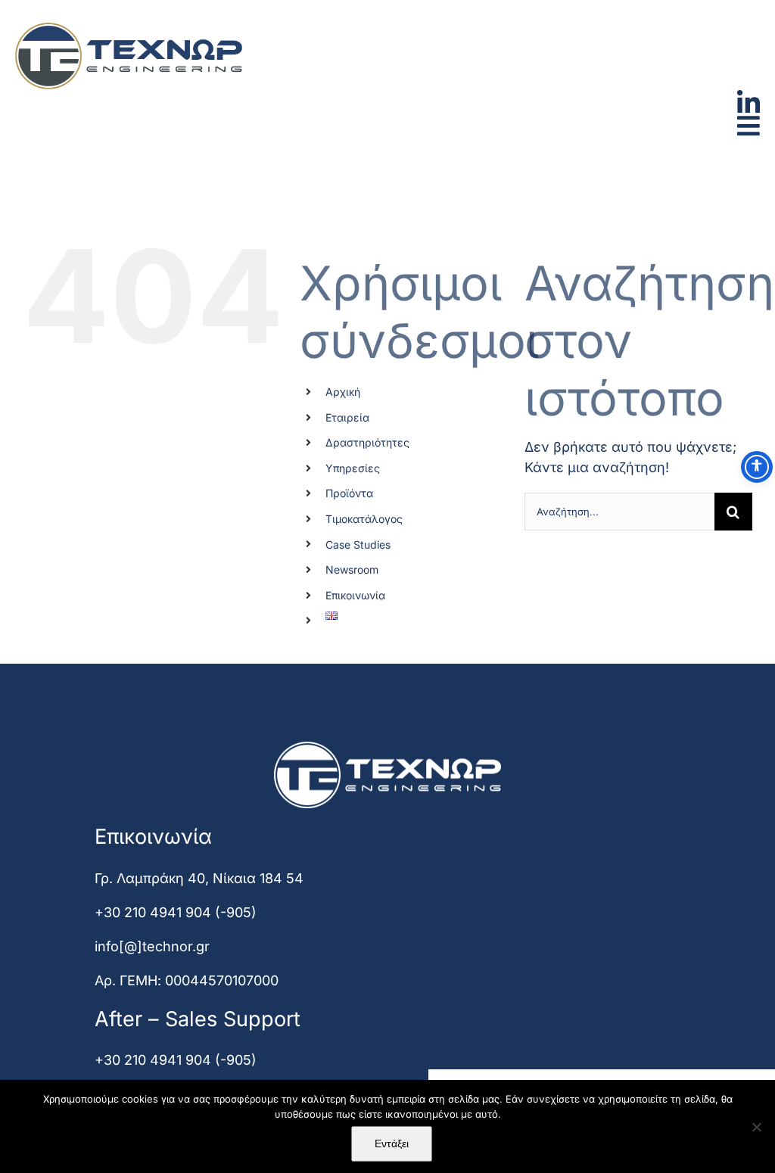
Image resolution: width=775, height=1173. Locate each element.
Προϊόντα (349, 493)
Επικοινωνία (355, 595)
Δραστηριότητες (367, 442)
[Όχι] (756, 1126)
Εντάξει (392, 1143)
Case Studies (358, 544)
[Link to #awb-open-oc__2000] (748, 125)
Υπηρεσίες (352, 468)
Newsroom (351, 569)
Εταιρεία (347, 417)
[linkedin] (748, 96)
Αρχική (342, 391)
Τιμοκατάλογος (364, 518)
